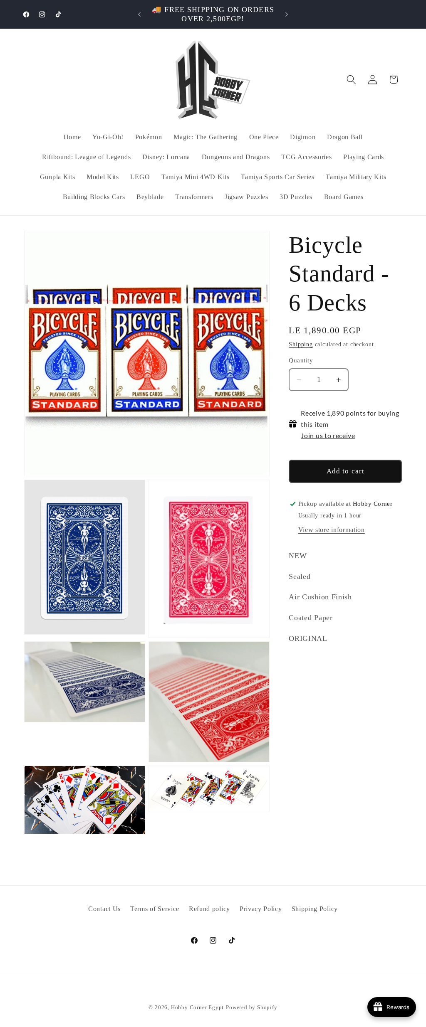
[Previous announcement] (139, 14)
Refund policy (209, 908)
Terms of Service (154, 908)
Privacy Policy (261, 908)
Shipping (300, 344)
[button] (351, 79)
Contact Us (104, 908)
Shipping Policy (315, 908)
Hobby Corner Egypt (197, 1007)
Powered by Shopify (251, 1007)
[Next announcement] (286, 14)
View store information (331, 529)
